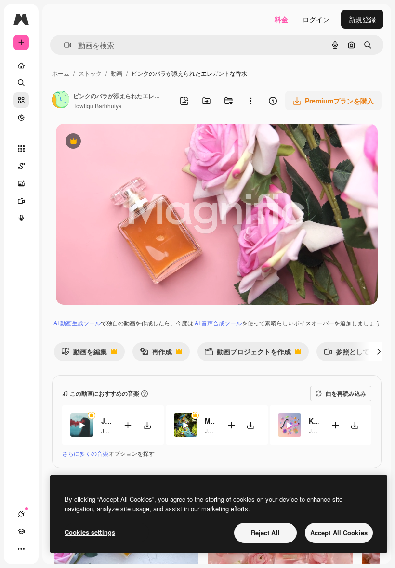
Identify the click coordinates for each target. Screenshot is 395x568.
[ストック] (21, 100)
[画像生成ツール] (21, 183)
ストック (90, 73)
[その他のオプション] (250, 100)
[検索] (21, 82)
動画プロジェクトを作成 (248, 354)
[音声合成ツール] (21, 218)
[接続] (21, 514)
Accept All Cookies (339, 532)
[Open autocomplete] (64, 45)
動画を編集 (84, 354)
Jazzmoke (106, 421)
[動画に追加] (127, 425)
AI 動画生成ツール (77, 323)
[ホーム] (21, 65)
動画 (116, 73)
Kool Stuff (314, 421)
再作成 (156, 354)
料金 (281, 19)
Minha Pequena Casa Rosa (210, 421)
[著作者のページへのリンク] (60, 100)
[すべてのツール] (21, 148)
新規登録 (362, 19)
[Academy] (21, 531)
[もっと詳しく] (21, 117)
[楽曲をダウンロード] (147, 425)
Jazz (107, 430)
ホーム (60, 73)
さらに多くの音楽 (85, 453)
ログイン (316, 19)
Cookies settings (90, 532)
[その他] (21, 548)
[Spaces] (21, 166)
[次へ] (378, 351)
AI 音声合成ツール (218, 323)
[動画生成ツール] (21, 200)
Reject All (265, 532)
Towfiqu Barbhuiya (97, 106)
